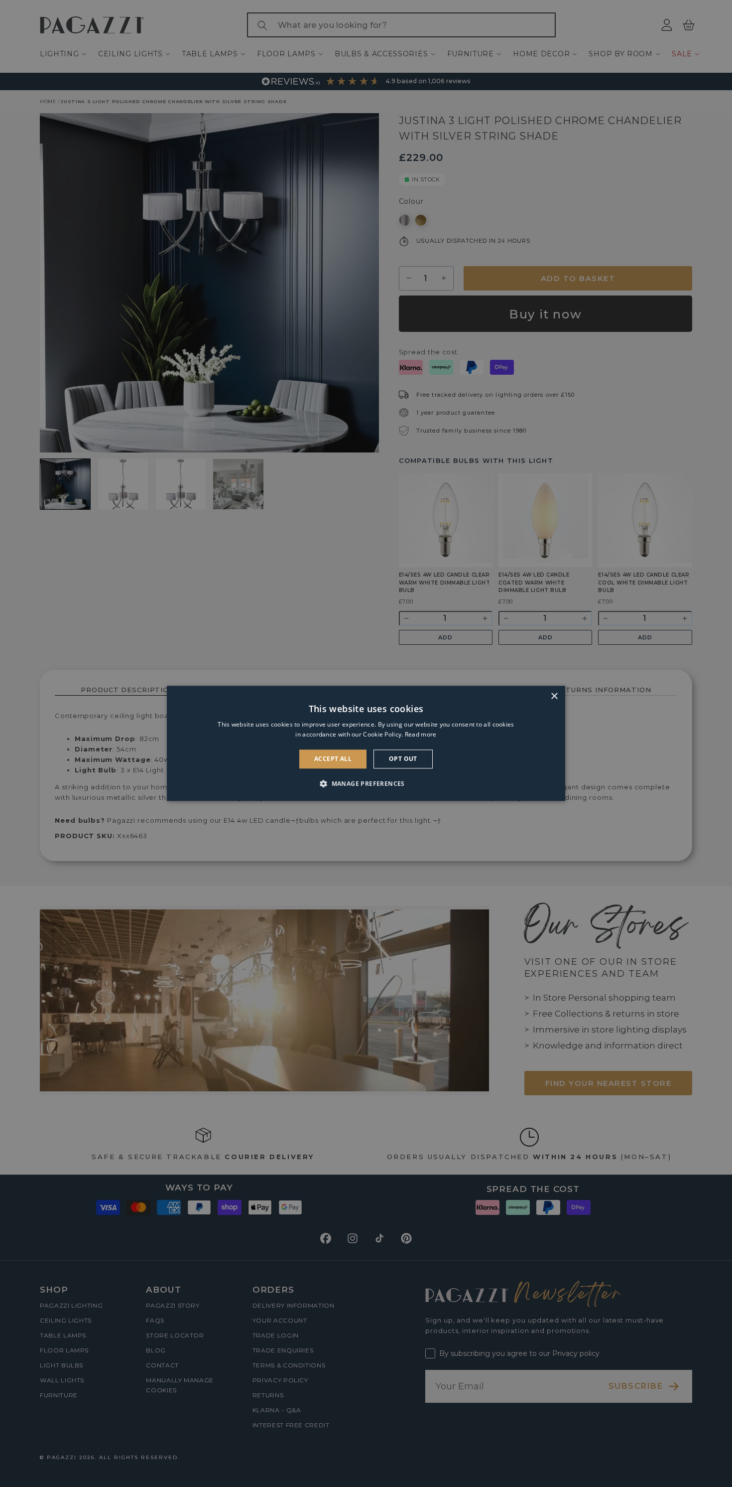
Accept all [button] (333, 758)
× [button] (554, 696)
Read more (421, 735)
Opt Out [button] (403, 758)
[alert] (366, 743)
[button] (366, 784)
